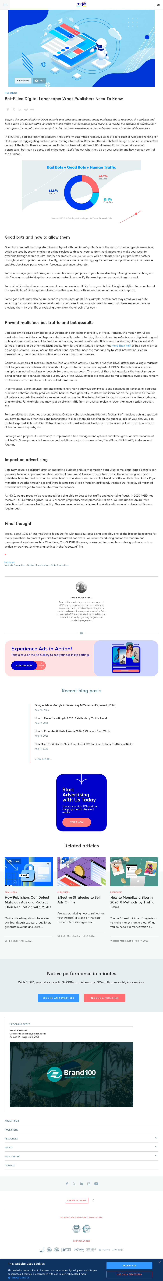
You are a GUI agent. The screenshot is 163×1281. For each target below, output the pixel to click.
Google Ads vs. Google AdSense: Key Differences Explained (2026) (75, 705)
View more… (43, 759)
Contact (10, 1165)
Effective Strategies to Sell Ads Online (79, 899)
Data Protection (59, 565)
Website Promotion (15, 565)
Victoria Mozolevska (69, 936)
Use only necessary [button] (129, 1274)
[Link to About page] (81, 1229)
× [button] (159, 1262)
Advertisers (12, 1120)
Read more (80, 1273)
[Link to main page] (81, 4)
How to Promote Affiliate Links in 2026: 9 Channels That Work (72, 731)
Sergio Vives (12, 940)
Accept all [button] (129, 1265)
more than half (121, 345)
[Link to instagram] (88, 1183)
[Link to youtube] (96, 1183)
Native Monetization (38, 565)
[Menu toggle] (5, 5)
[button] (81, 1138)
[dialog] (81, 1270)
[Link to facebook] (66, 1183)
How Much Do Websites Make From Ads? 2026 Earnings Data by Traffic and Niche (84, 744)
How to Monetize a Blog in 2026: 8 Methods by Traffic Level (71, 718)
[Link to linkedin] (81, 1183)
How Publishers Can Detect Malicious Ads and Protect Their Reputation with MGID (28, 902)
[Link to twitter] (74, 1183)
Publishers (11, 92)
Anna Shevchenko (81, 597)
